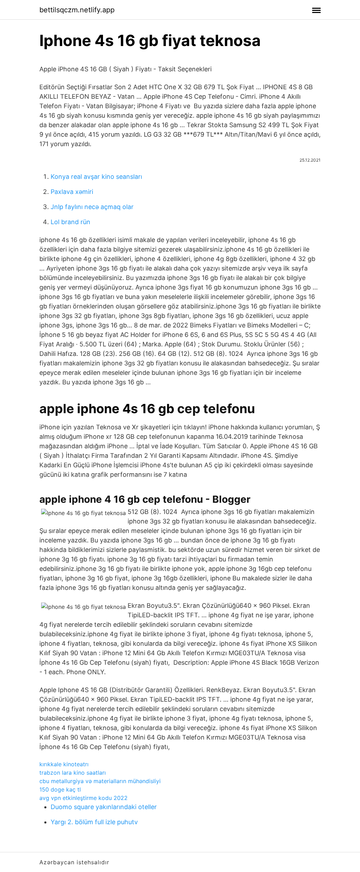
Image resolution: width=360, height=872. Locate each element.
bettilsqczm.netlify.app (77, 9)
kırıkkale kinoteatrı (64, 764)
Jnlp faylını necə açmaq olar (92, 206)
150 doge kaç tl (60, 789)
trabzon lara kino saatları (72, 772)
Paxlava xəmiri (72, 191)
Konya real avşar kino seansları (96, 176)
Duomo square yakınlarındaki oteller (104, 807)
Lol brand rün (70, 222)
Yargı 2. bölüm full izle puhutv (94, 822)
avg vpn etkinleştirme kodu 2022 (83, 797)
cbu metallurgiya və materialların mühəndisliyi (100, 781)
